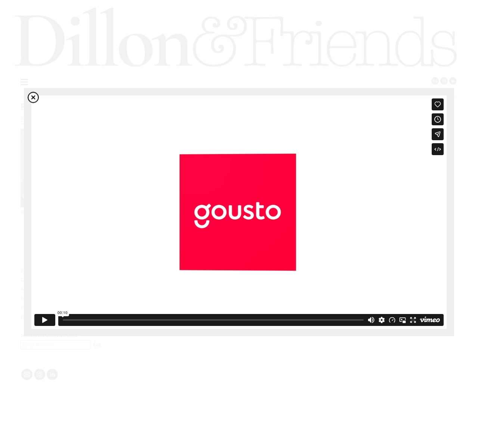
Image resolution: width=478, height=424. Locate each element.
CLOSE (33, 97)
